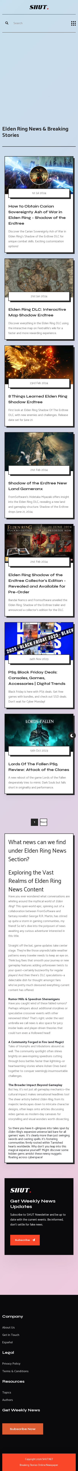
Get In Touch (10, 1335)
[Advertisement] (39, 75)
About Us (8, 1327)
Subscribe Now (23, 1429)
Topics (6, 1392)
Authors (7, 1400)
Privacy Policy (11, 1363)
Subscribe (22, 1240)
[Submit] (6, 23)
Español (7, 1342)
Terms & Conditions (15, 1371)
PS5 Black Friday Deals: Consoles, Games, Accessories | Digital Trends (36, 678)
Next (43, 822)
